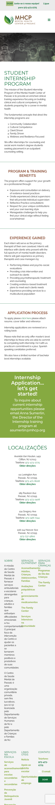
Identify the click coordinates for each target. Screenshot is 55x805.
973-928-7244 (32, 517)
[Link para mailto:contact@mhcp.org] (39, 771)
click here (26, 318)
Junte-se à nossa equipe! (28, 3)
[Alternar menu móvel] (49, 19)
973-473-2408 (32, 499)
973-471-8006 (32, 481)
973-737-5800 (27, 536)
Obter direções (27, 539)
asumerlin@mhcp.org (27, 430)
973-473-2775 (32, 462)
